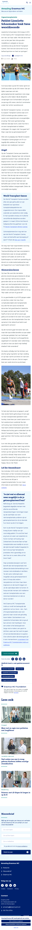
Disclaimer (10, 888)
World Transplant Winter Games (16, 227)
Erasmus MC (7, 874)
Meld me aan (8, 852)
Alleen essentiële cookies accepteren (16, 924)
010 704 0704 (8, 910)
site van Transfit (20, 240)
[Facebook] (12, 659)
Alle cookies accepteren (16, 921)
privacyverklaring (22, 846)
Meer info (16, 927)
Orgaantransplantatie (9, 680)
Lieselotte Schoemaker (9, 672)
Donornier (20, 669)
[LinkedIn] (24, 659)
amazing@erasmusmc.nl (11, 907)
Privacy (17, 888)
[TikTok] (10, 885)
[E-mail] (20, 659)
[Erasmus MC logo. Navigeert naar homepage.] (5, 2)
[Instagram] (16, 659)
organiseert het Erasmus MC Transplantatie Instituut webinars (16, 642)
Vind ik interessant (8, 653)
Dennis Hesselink (7, 669)
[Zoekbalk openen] (27, 2)
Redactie (6, 868)
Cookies (3, 888)
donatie (16, 692)
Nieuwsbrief (7, 871)
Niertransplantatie (8, 676)
